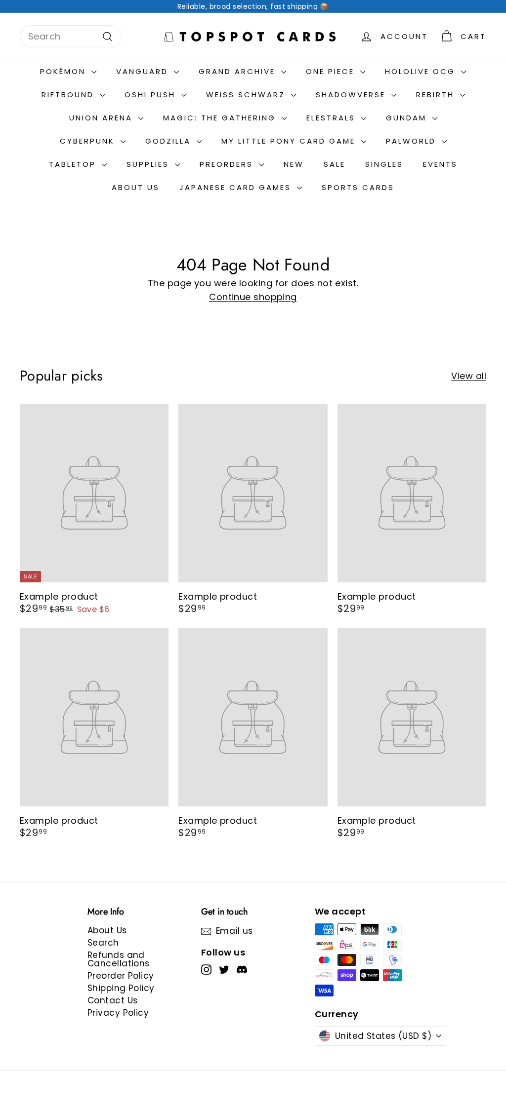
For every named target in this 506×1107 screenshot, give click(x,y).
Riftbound (69, 94)
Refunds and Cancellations (118, 959)
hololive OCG (422, 71)
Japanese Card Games (237, 187)
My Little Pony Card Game (290, 141)
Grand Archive (239, 71)
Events (440, 164)
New (294, 164)
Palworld (412, 141)
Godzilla (169, 141)
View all (468, 376)
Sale (334, 164)
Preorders (228, 164)
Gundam (408, 118)
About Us (136, 187)
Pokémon (64, 71)
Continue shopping (253, 297)
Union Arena (102, 118)
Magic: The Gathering (221, 118)
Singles (384, 164)
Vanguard (143, 71)
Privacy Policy (118, 1013)
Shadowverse (352, 94)
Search (103, 943)
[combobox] (71, 36)
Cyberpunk (89, 141)
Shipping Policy (121, 988)
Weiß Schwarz (247, 94)
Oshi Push (152, 94)
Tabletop (74, 164)
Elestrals (332, 118)
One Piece (332, 71)
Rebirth (437, 94)
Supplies (149, 164)
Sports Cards (358, 187)
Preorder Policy (120, 976)
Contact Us (112, 1000)
